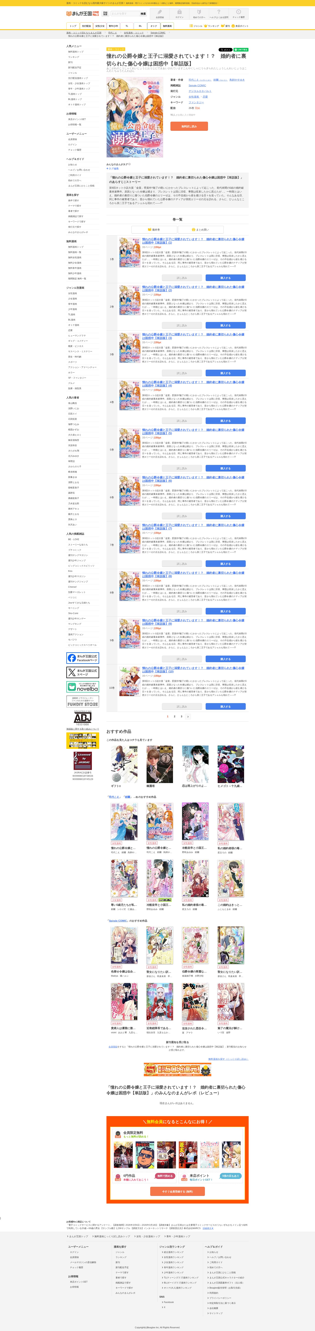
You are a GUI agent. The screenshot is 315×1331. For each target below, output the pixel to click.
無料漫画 (167, 26)
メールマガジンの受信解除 (83, 1262)
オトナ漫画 (73, 325)
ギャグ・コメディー (78, 341)
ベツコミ (72, 597)
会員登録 (72, 139)
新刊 (227, 26)
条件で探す (73, 200)
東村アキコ (73, 509)
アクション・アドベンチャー (82, 367)
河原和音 (72, 445)
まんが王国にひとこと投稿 (81, 185)
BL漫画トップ (75, 99)
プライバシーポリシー (220, 1298)
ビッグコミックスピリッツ (81, 566)
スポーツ (72, 362)
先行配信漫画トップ (78, 78)
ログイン (72, 144)
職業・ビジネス (75, 346)
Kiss (70, 571)
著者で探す (73, 211)
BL (140, 26)
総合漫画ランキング (174, 1252)
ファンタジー (196, 102)
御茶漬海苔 (73, 440)
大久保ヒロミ (74, 435)
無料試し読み (189, 126)
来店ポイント (242, 26)
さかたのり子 (74, 466)
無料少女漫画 (74, 263)
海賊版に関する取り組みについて (82, 729)
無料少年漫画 (74, 273)
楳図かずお (73, 429)
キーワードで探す (77, 221)
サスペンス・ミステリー (80, 351)
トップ (73, 26)
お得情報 (74, 1287)
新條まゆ (72, 477)
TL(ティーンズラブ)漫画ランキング (181, 1277)
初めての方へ (74, 180)
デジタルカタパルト (200, 91)
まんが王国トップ (78, 1236)
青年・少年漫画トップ (79, 88)
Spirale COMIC (118, 920)
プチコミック (74, 550)
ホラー (71, 372)
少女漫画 (72, 298)
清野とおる (73, 482)
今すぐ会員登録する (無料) (177, 1191)
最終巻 (156, 229)
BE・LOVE (73, 539)
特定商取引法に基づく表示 (222, 1303)
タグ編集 (114, 168)
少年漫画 (72, 309)
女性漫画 (72, 293)
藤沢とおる (73, 514)
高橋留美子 (73, 498)
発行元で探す (74, 227)
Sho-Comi (73, 613)
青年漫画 (72, 304)
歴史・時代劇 (74, 356)
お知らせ (72, 164)
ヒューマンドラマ (77, 335)
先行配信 (86, 26)
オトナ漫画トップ (77, 104)
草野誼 (71, 461)
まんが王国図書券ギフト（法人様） (226, 1282)
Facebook (169, 1302)
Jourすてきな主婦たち (79, 602)
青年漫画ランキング (174, 1267)
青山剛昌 (72, 403)
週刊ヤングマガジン (78, 555)
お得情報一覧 (74, 124)
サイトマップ (216, 1313)
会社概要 (213, 1308)
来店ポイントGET (77, 119)
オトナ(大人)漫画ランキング (178, 1288)
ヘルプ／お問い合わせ (79, 170)
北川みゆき (73, 456)
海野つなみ (73, 424)
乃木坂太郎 (73, 503)
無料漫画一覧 (74, 252)
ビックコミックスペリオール (82, 645)
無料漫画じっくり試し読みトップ (112, 1236)
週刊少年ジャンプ (77, 560)
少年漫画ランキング (174, 1272)
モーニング (73, 608)
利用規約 (213, 1293)
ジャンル (198, 26)
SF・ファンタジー (77, 378)
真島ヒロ (72, 519)
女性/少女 (100, 26)
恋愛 (70, 330)
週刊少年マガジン (77, 576)
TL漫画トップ (75, 94)
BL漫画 (71, 320)
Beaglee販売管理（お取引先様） (225, 1288)
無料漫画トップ (75, 51)
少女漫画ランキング (174, 1262)
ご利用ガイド (74, 175)
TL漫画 (71, 314)
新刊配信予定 (74, 67)
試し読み (182, 277)
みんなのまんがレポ (78, 232)
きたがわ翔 (73, 450)
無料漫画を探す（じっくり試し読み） (228, 1059)
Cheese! (72, 587)
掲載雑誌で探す (75, 216)
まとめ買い (202, 229)
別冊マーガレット (77, 592)
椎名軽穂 (72, 472)
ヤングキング (74, 624)
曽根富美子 (73, 487)
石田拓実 (72, 419)
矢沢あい (72, 524)
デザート (72, 629)
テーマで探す (74, 206)
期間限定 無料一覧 (77, 278)
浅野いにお (73, 408)
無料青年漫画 (74, 268)
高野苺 (71, 493)
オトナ (154, 26)
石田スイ (72, 413)
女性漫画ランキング (174, 1257)
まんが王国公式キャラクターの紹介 (226, 1277)
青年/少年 (113, 26)
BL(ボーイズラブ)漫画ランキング (180, 1282)
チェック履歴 (74, 150)
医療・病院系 (74, 388)
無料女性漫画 (74, 257)
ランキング (213, 26)
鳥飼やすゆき (237, 79)
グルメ (71, 383)
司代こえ (200, 79)
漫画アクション (75, 634)
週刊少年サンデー (77, 618)
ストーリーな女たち (78, 544)
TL (127, 26)
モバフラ (72, 639)
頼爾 (220, 79)
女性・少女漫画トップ (79, 83)
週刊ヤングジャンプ (78, 581)
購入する (226, 277)
